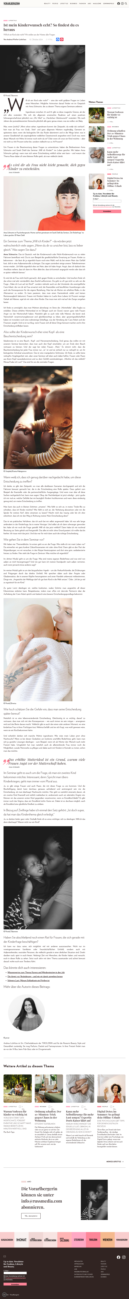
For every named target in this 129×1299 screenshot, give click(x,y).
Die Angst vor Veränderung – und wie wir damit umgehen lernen (35, 976)
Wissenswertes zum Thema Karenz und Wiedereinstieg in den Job (36, 972)
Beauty (47, 3)
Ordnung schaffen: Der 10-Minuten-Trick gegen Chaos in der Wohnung (116, 134)
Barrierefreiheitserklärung (84, 1277)
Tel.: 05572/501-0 (31, 1216)
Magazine (97, 3)
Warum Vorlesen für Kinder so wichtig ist (115, 115)
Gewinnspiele (108, 3)
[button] (4, 1294)
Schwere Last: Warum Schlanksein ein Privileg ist (29, 980)
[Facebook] (58, 39)
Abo (89, 3)
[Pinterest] (62, 39)
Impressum (77, 1266)
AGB (75, 1269)
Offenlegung (79, 1264)
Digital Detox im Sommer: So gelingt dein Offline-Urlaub (115, 182)
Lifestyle (64, 3)
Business (73, 3)
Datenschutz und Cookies (83, 1274)
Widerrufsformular (81, 1272)
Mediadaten (78, 1261)
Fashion (82, 3)
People (55, 3)
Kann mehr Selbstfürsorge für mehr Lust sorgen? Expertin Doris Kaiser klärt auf (116, 158)
